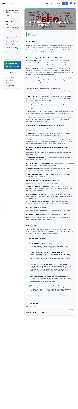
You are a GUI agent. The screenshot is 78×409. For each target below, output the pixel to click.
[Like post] (2, 202)
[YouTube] (10, 66)
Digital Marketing (9, 82)
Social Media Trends (10, 85)
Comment (71, 309)
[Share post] (2, 207)
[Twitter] (14, 66)
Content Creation (9, 80)
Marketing (12, 77)
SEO (7, 77)
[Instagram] (7, 66)
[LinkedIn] (18, 66)
